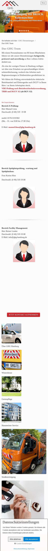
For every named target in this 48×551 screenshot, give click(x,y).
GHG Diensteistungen (26, 41)
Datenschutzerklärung (20, 549)
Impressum (31, 549)
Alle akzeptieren (31, 539)
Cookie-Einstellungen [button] (24, 543)
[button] (23, 315)
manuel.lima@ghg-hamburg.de (21, 127)
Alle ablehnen (15, 539)
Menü (43, 3)
